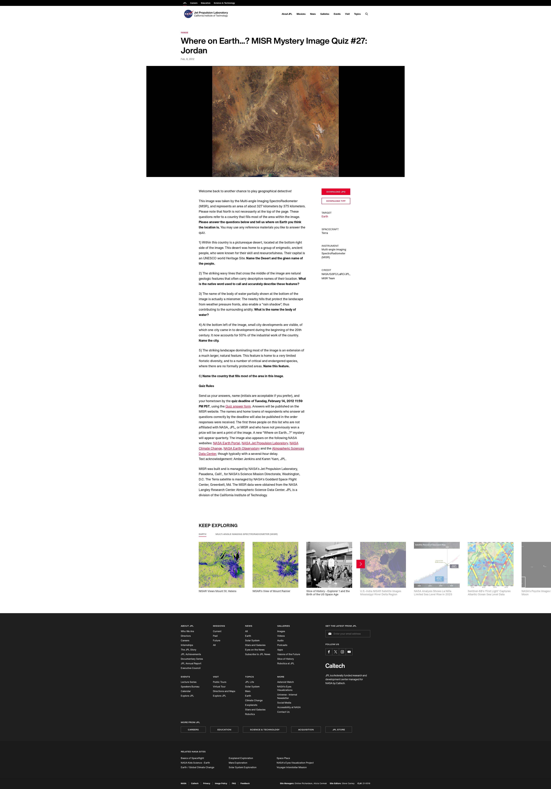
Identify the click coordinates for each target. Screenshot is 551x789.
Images (281, 631)
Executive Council (190, 668)
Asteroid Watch (285, 682)
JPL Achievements (191, 654)
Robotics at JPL (285, 663)
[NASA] (188, 14)
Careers (185, 640)
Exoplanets (251, 705)
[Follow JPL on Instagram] (342, 651)
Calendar (186, 691)
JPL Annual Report (191, 663)
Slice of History (285, 659)
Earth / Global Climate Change (197, 767)
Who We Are (187, 631)
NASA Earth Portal (226, 443)
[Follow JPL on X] (335, 651)
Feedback (245, 783)
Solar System (252, 640)
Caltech (194, 783)
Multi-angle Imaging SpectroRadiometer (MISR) (247, 534)
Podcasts (282, 645)
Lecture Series (188, 682)
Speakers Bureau (190, 686)
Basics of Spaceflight (192, 758)
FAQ (234, 783)
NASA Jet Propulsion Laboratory (265, 443)
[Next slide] (360, 564)
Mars (247, 691)
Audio (280, 640)
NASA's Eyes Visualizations (284, 688)
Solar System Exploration (243, 767)
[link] (275, 121)
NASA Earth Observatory (242, 448)
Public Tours (219, 682)
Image (184, 32)
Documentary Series (192, 659)
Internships (187, 645)
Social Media (284, 702)
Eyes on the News (254, 649)
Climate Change (254, 700)
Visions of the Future (288, 654)
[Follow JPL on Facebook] (328, 651)
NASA (183, 783)
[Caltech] (335, 665)
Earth (325, 216)
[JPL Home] (211, 14)
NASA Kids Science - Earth (195, 762)
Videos (281, 636)
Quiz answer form (238, 406)
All (214, 645)
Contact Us (283, 712)
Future (216, 640)
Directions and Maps (224, 691)
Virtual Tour (219, 686)
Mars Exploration (238, 762)
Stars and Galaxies (255, 645)
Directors (186, 636)
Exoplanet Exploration (241, 758)
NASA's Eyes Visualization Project (295, 762)
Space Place (283, 758)
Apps (280, 649)
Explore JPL (187, 695)
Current (217, 631)
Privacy (206, 783)
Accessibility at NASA (289, 707)
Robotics (250, 714)
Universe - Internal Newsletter (287, 696)
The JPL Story (188, 649)
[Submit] (329, 634)
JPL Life (249, 682)
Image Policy (221, 783)
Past (215, 636)
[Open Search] (366, 14)
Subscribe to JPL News (257, 654)
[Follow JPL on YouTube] (349, 651)
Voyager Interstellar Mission (292, 767)
